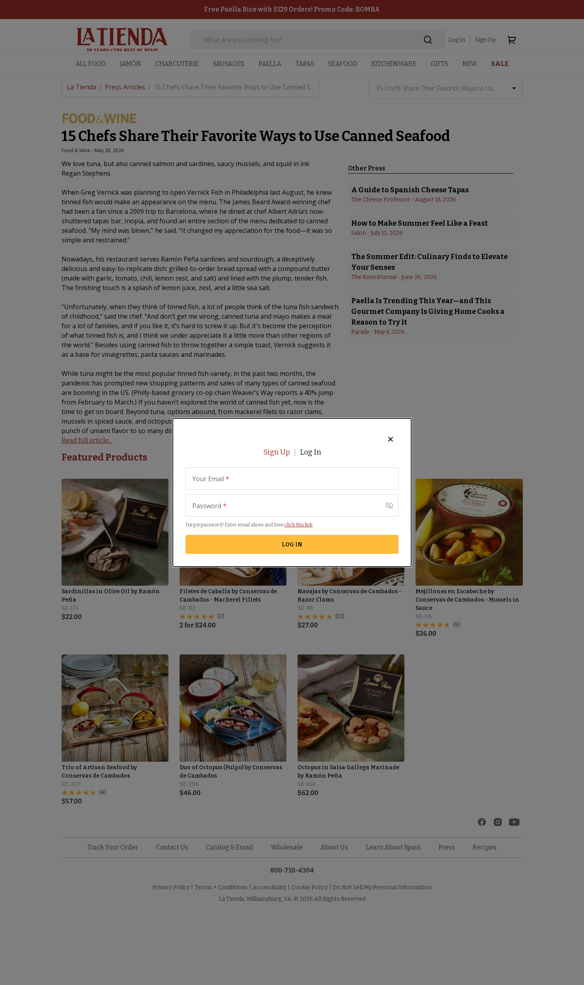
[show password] (389, 505)
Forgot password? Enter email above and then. (250, 525)
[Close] (390, 439)
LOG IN (292, 544)
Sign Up (276, 452)
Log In (310, 452)
